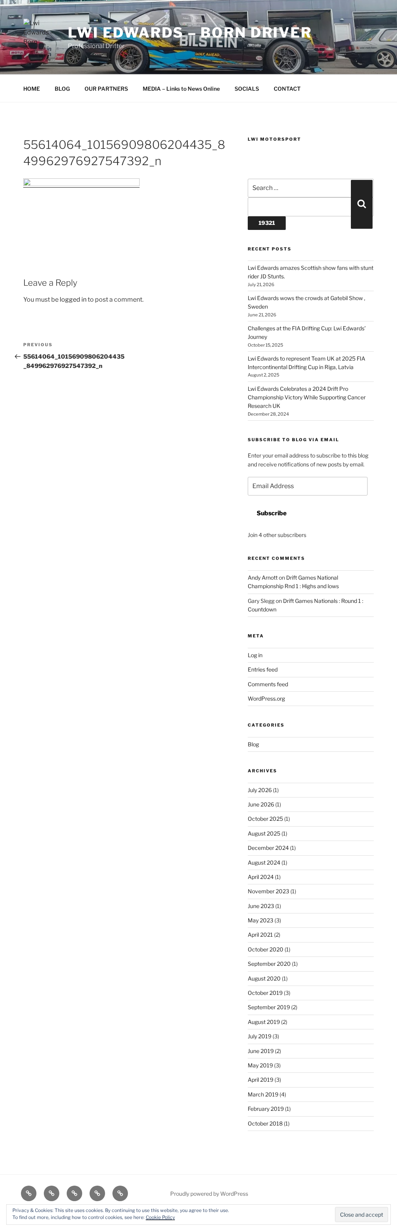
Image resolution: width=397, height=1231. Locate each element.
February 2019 (266, 1108)
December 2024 (268, 847)
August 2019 (264, 1022)
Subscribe (272, 513)
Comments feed (268, 684)
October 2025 (265, 818)
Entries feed (263, 669)
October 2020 (265, 949)
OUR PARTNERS (106, 88)
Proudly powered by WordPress (209, 1193)
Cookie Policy (160, 1217)
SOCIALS (247, 88)
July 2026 (260, 790)
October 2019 (265, 992)
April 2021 (260, 934)
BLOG (62, 88)
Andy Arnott (263, 577)
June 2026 (261, 804)
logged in (73, 299)
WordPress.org (266, 698)
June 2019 (261, 1051)
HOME (31, 88)
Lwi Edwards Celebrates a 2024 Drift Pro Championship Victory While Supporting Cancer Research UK (307, 397)
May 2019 (260, 1065)
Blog (253, 744)
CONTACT (287, 88)
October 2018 (265, 1123)
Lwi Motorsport (274, 139)
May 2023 (260, 920)
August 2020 (264, 978)
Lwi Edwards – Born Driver (190, 32)
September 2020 (269, 963)
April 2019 (260, 1079)
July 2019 (259, 1036)
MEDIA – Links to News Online (181, 88)
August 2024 (264, 862)
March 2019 (263, 1094)
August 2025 (264, 833)
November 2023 (268, 891)
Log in (255, 655)
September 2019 (269, 1007)
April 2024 (261, 877)
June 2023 (261, 906)
